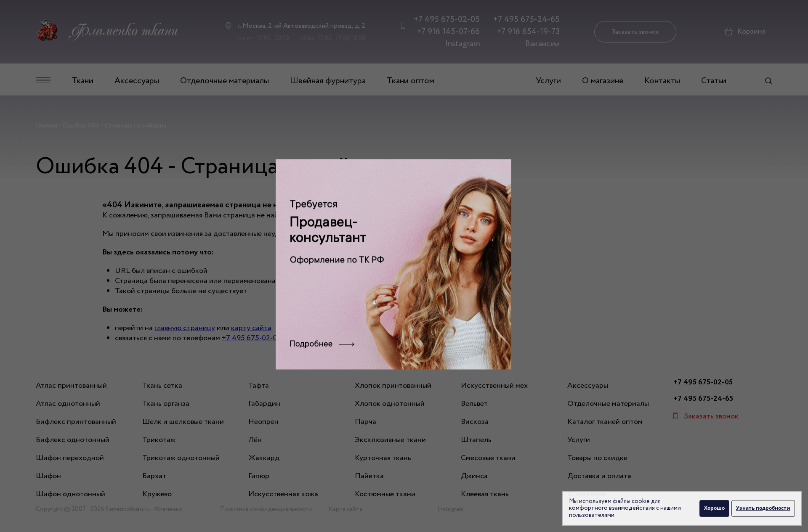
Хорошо (714, 507)
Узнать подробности (763, 507)
